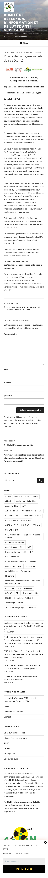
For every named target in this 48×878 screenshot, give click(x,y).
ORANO (8, 593)
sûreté (29, 309)
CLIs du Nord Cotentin (31, 516)
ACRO (8, 496)
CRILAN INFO (11, 530)
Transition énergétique (15, 607)
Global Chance (11, 571)
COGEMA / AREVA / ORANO (24, 307)
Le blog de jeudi (11, 759)
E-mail (7, 382)
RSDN (8, 598)
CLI (9, 307)
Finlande (33, 561)
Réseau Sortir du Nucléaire (15, 738)
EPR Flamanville (12, 557)
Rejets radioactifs (30, 593)
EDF (25, 552)
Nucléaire (12, 303)
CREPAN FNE (11, 525)
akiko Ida (9, 501)
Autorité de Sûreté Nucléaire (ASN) (20, 511)
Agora (35, 496)
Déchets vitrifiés (12, 552)
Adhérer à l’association (13, 711)
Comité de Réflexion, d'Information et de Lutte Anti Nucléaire (21, 22)
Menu (25, 43)
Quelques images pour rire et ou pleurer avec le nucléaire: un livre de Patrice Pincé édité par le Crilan (23, 626)
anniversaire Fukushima (26, 501)
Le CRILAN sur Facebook (15, 733)
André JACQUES (33, 52)
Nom (6, 369)
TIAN (20, 603)
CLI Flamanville (11, 516)
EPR (32, 552)
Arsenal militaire (12, 506)
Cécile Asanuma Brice (14, 547)
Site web (8, 396)
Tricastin (32, 607)
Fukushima (30, 566)
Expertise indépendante (15, 561)
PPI (17, 593)
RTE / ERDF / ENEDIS (23, 598)
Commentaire (11, 334)
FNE (20, 566)
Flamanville (10, 566)
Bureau (7, 706)
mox (19, 588)
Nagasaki (28, 588)
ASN (24, 506)
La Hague (9, 588)
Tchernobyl (10, 603)
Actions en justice (21, 496)
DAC (29, 547)
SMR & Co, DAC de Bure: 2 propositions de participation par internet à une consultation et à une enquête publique (24, 654)
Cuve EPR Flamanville (14, 542)
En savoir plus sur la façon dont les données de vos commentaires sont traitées (23, 423)
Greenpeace (26, 571)
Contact (7, 717)
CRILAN (36, 525)
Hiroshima (9, 576)
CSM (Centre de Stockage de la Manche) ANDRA (22, 536)
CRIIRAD (25, 525)
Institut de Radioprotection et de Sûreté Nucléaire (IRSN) (22, 582)
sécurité (19, 309)
